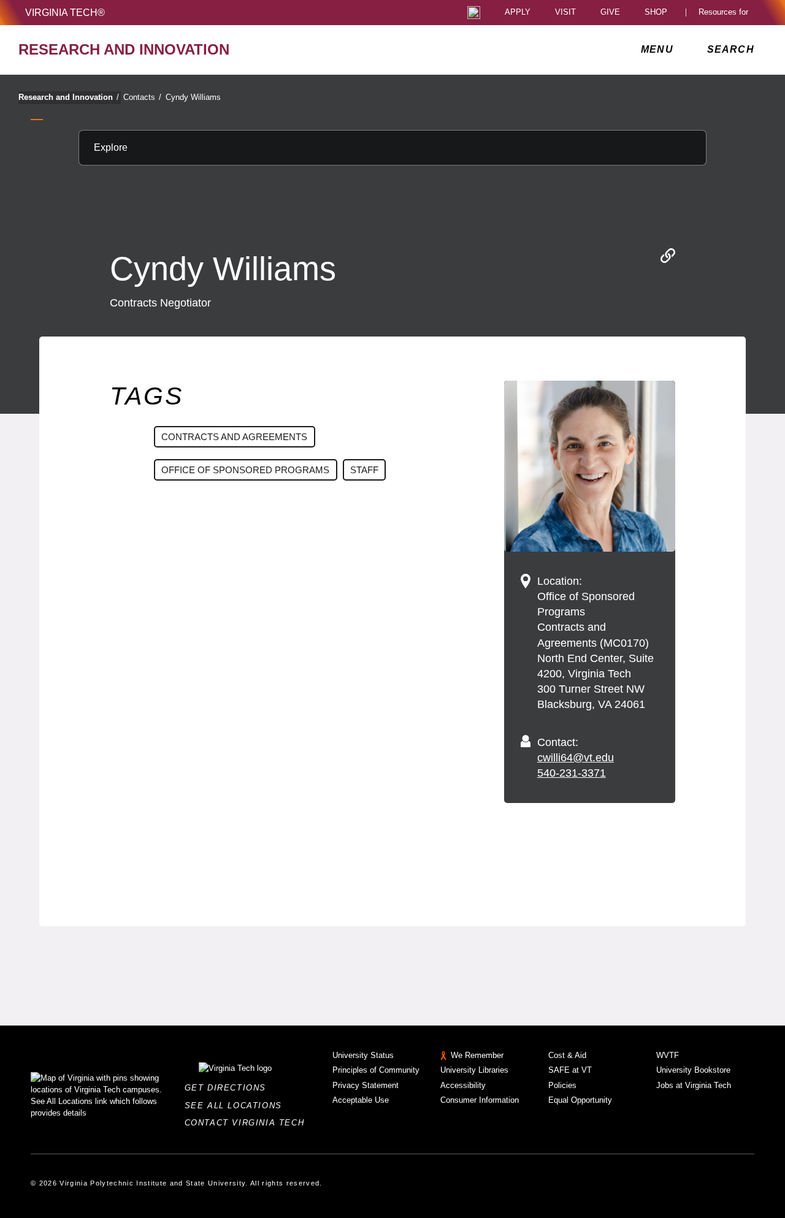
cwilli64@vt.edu (575, 758)
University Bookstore (693, 1070)
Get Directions (229, 1087)
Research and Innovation (68, 97)
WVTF (667, 1055)
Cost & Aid (567, 1055)
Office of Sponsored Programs (245, 470)
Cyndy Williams (193, 97)
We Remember (477, 1055)
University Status (363, 1055)
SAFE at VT (570, 1070)
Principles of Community (375, 1070)
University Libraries (474, 1070)
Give (610, 13)
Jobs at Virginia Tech (693, 1085)
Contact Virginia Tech (248, 1122)
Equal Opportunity (580, 1100)
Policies (562, 1085)
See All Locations (237, 1105)
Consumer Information (479, 1100)
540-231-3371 (571, 773)
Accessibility (463, 1085)
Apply (517, 13)
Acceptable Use (360, 1100)
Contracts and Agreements (234, 437)
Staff (364, 470)
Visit (565, 13)
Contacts (142, 97)
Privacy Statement (365, 1085)
